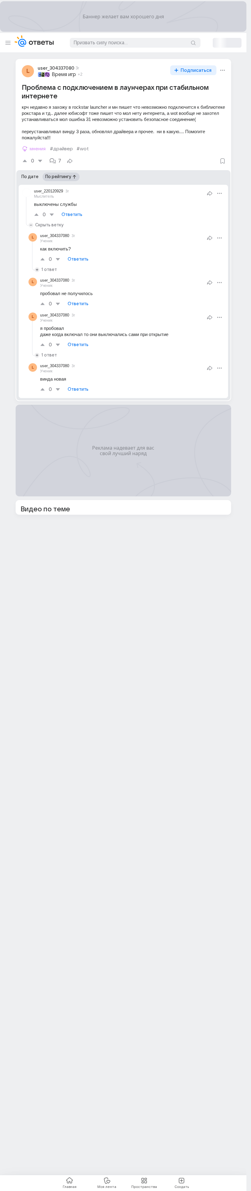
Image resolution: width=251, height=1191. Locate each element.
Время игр (64, 74)
